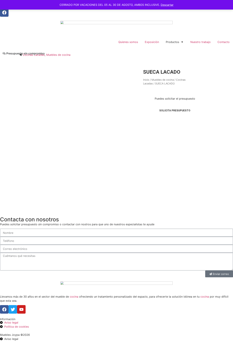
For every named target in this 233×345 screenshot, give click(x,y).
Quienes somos (128, 42)
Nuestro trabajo (200, 42)
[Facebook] (4, 12)
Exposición (152, 42)
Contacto (223, 42)
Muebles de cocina (58, 54)
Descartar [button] (167, 4)
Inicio (146, 79)
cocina (74, 296)
